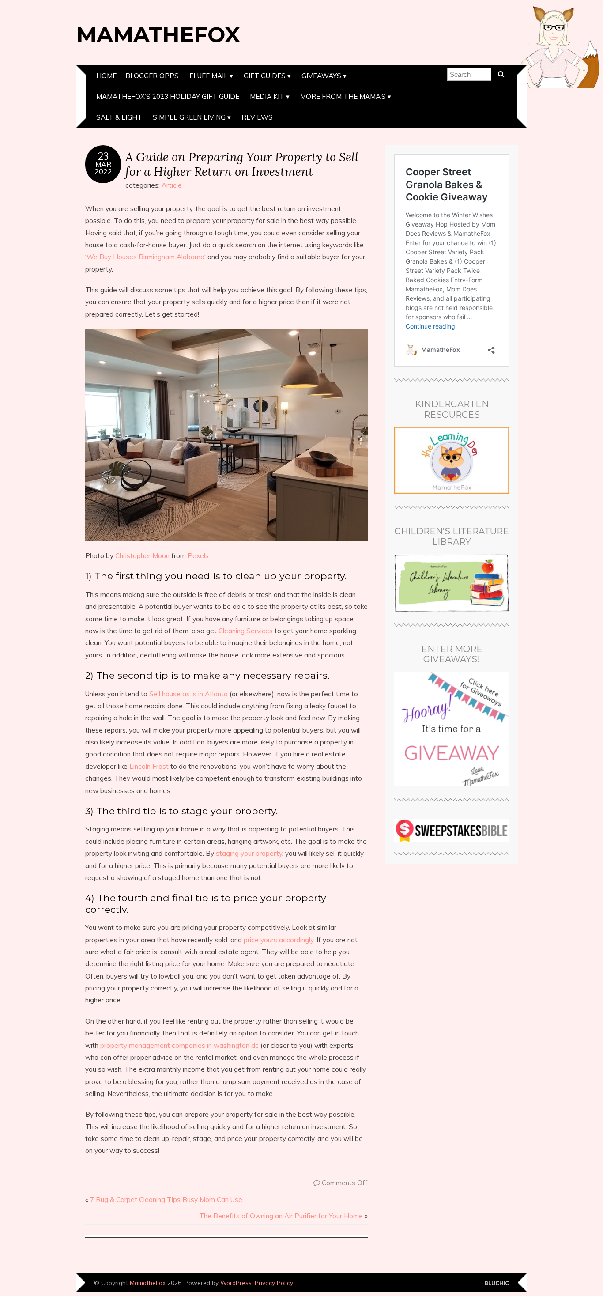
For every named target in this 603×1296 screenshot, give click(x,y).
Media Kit (267, 96)
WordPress (236, 1282)
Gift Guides (265, 76)
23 (103, 156)
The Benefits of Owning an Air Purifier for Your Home (281, 1216)
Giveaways (321, 76)
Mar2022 (103, 168)
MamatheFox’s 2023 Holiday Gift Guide (167, 96)
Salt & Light (119, 117)
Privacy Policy (274, 1282)
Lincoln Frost (149, 766)
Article (172, 185)
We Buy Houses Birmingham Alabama (145, 257)
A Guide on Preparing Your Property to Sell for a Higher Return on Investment (241, 164)
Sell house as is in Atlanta (188, 694)
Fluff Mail (208, 76)
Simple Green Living (189, 117)
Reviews (257, 117)
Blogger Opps (152, 76)
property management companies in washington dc (179, 1045)
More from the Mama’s (343, 96)
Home (106, 76)
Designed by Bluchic (497, 1283)
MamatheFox (158, 34)
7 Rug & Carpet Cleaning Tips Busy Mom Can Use (166, 1199)
